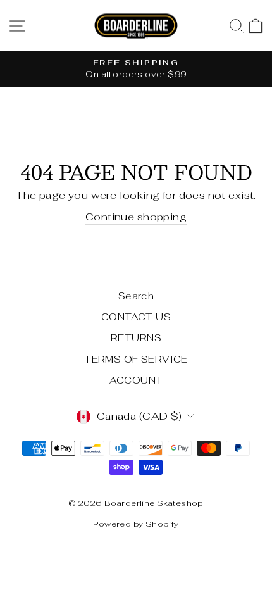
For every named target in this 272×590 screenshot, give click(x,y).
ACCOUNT (136, 380)
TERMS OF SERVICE (136, 359)
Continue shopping (136, 216)
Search (136, 296)
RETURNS (136, 338)
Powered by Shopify (135, 523)
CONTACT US (136, 317)
